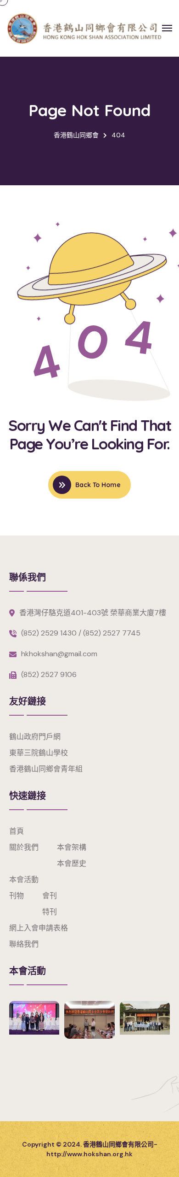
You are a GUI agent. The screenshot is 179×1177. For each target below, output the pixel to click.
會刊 (49, 895)
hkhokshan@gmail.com (59, 654)
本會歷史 (71, 863)
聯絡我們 (24, 944)
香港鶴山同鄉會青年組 (46, 769)
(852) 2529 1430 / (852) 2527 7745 (80, 633)
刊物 (16, 895)
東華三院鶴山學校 (38, 753)
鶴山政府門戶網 (35, 737)
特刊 (49, 912)
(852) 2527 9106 (49, 674)
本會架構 (71, 847)
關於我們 (24, 847)
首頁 (16, 831)
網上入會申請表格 (38, 928)
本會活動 (24, 879)
